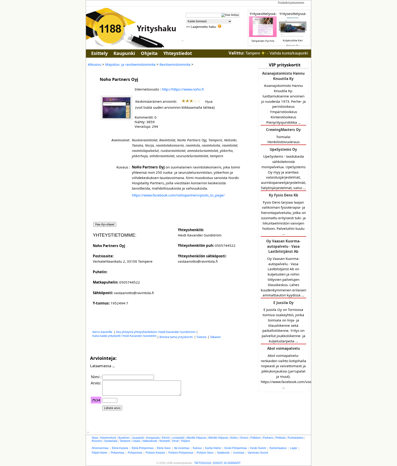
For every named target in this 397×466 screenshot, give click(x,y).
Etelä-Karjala (120, 448)
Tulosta (201, 337)
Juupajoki (138, 437)
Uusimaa (238, 452)
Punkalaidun (295, 437)
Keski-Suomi (258, 448)
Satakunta (223, 452)
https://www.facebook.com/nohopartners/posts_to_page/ (178, 195)
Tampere (124, 441)
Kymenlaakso (277, 448)
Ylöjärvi (185, 441)
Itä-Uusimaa (181, 448)
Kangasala (153, 437)
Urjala (136, 441)
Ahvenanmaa (100, 448)
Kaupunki (124, 53)
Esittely (99, 53)
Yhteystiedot (177, 53)
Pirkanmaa (117, 452)
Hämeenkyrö (108, 437)
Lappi (293, 448)
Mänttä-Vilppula (196, 437)
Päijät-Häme (99, 452)
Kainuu (197, 448)
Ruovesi (97, 441)
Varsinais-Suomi (258, 452)
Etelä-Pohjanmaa (142, 448)
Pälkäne (255, 437)
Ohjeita (149, 53)
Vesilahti (164, 441)
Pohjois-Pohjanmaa (180, 452)
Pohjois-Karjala (155, 452)
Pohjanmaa (135, 452)
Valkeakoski (149, 441)
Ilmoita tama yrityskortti (176, 337)
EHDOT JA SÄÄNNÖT (227, 463)
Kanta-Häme (213, 448)
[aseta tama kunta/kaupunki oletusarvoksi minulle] (263, 53)
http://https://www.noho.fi (183, 89)
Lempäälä (178, 437)
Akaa (95, 437)
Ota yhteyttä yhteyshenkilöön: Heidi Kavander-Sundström (156, 332)
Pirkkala (280, 437)
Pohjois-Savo (205, 452)
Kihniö (166, 437)
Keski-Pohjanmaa (235, 448)
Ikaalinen (124, 437)
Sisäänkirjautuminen (291, 2)
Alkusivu (94, 64)
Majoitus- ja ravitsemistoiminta (130, 64)
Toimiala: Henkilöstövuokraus (283, 135)
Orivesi (244, 437)
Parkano (268, 437)
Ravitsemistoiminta (174, 64)
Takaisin (215, 337)
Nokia (234, 437)
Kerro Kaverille (102, 332)
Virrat (175, 441)
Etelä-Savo (164, 448)
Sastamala (110, 441)
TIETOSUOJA (202, 463)
